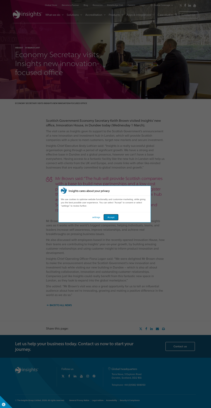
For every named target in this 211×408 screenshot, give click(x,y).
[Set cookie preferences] (6, 402)
